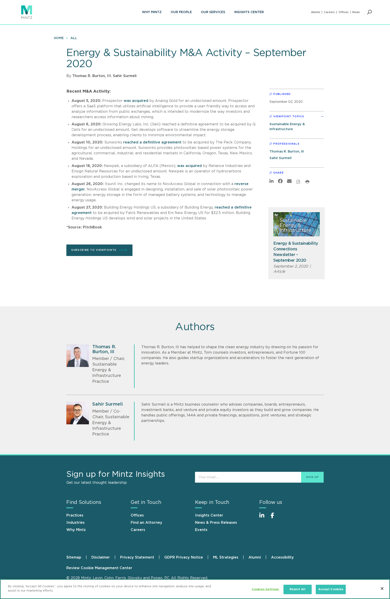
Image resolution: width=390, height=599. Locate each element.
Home (59, 38)
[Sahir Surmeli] (77, 413)
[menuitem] (152, 12)
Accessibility (282, 557)
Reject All (297, 589)
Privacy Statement (137, 557)
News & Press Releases (216, 522)
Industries (75, 522)
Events (201, 530)
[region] (195, 589)
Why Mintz (152, 12)
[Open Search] (369, 12)
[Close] (382, 588)
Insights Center (249, 12)
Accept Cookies (331, 589)
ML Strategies (225, 557)
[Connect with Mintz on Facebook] (275, 518)
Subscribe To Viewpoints (93, 250)
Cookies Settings (265, 589)
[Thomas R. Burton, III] (77, 355)
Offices (343, 12)
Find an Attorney (146, 522)
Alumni (315, 12)
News (356, 12)
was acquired (136, 101)
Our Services (213, 12)
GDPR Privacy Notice (183, 557)
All (73, 38)
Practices (74, 515)
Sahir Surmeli (125, 76)
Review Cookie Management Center (99, 568)
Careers (329, 12)
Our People (181, 12)
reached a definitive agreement (152, 142)
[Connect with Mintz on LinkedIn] (263, 518)
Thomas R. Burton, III (91, 76)
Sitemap (73, 557)
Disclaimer (100, 557)
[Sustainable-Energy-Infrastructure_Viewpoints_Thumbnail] (296, 224)
